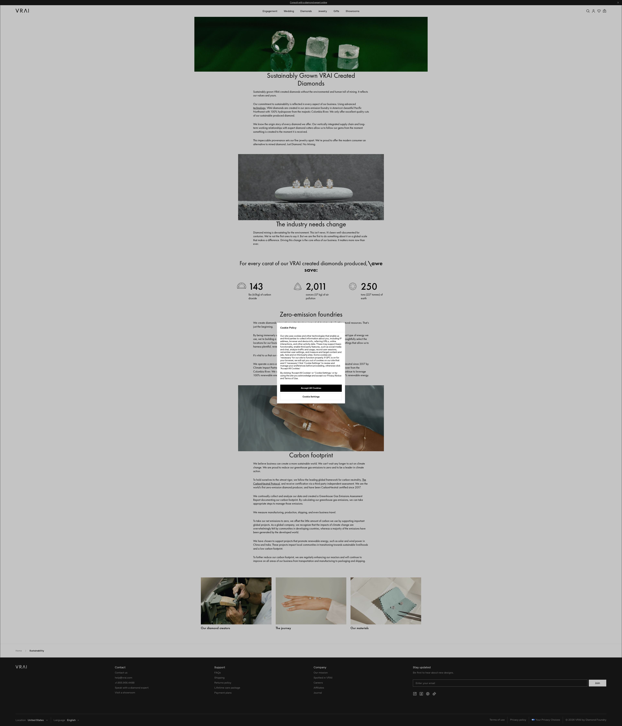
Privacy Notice (334, 375)
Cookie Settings (311, 396)
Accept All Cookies (311, 388)
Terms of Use (291, 378)
